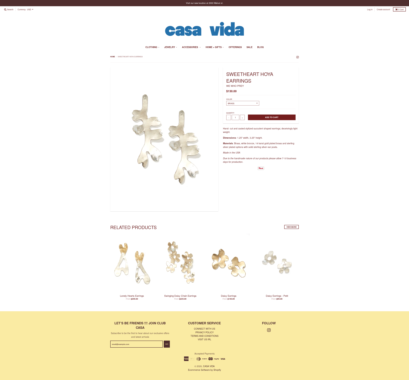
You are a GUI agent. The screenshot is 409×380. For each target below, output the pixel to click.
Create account (383, 9)
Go (166, 344)
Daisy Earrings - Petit (277, 295)
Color (229, 99)
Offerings (235, 47)
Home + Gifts (214, 47)
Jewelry (169, 47)
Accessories (190, 47)
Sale (249, 47)
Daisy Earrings (228, 295)
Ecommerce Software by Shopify (204, 369)
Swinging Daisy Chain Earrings (180, 295)
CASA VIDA (209, 366)
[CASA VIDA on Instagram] (297, 57)
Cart (401, 9)
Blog (260, 47)
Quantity (230, 113)
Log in (370, 9)
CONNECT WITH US (204, 328)
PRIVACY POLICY (204, 332)
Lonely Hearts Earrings (132, 295)
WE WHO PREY (235, 85)
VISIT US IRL (204, 339)
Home (112, 57)
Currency (22, 9)
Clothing (151, 47)
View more (291, 227)
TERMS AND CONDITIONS (204, 335)
